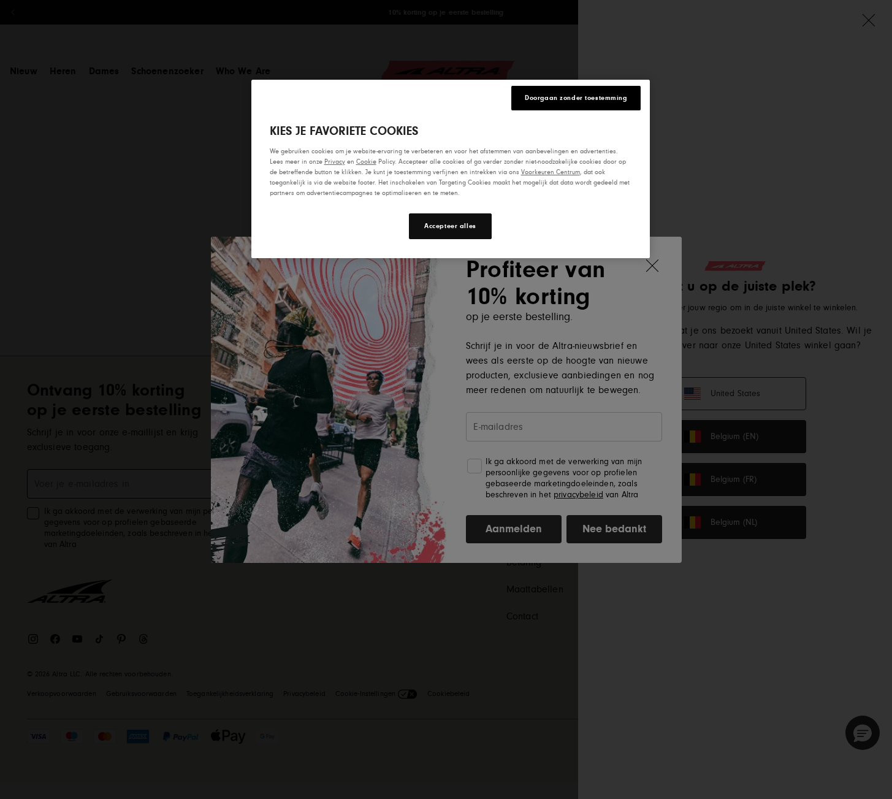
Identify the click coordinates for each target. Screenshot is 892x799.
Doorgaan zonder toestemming (576, 98)
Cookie (366, 162)
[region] (450, 169)
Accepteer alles (450, 227)
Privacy (334, 162)
